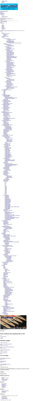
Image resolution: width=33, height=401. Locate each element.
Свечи (6, 302)
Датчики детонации (9, 83)
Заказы (3, 15)
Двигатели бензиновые (8, 256)
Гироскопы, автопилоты (7, 234)
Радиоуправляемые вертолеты (6, 100)
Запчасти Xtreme (6, 209)
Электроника (4, 233)
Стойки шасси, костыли (7, 295)
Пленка (5, 275)
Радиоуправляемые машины (6, 104)
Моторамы (5, 283)
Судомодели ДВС (6, 109)
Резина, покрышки (9, 141)
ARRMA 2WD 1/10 (7, 159)
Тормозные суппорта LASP (10, 88)
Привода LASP (9, 74)
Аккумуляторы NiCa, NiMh (7, 129)
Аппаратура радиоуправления (6, 226)
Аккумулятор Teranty (8, 126)
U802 (6, 186)
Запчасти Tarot (6, 174)
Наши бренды (4, 392)
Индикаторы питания (6, 235)
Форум (3, 2)
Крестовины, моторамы (8, 248)
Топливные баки (6, 296)
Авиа (4, 37)
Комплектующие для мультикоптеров (7, 112)
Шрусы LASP (10, 76)
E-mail (1, 371)
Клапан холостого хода (10, 85)
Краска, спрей (5, 273)
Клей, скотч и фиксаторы (7, 272)
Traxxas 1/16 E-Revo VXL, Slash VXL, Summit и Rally (12, 215)
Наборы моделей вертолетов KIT (8, 103)
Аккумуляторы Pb (6, 130)
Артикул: (1, 329)
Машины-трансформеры (7, 107)
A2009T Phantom (7, 149)
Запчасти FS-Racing (6, 167)
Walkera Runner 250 (7, 204)
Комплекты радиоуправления (8, 227)
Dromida (5, 90)
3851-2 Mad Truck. (7, 169)
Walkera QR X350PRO (8, 201)
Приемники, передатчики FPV (8, 224)
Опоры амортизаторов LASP (11, 62)
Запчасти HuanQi (6, 171)
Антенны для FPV (6, 221)
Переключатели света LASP (10, 48)
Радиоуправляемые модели (10, 42)
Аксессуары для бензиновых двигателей (10, 255)
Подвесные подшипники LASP (11, 73)
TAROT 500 (6, 178)
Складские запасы (7, 38)
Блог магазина (4, 386)
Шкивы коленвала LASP (10, 60)
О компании (3, 384)
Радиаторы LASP (9, 55)
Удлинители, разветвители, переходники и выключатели (11, 241)
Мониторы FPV (6, 223)
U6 (5, 184)
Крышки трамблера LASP (10, 53)
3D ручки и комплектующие (6, 33)
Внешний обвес (7, 137)
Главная (3, 25)
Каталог (3, 26)
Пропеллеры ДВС (7, 291)
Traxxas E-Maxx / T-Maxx (8, 216)
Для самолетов (9, 259)
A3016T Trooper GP (8, 157)
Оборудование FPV (4, 220)
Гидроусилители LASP (10, 51)
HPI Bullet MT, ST (7, 211)
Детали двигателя (7, 49)
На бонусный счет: (3, 336)
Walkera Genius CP (7, 198)
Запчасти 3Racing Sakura (7, 144)
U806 (6, 188)
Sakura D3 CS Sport (7, 145)
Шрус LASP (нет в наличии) (11, 80)
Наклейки (5, 284)
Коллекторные (6, 254)
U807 (6, 189)
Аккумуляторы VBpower (8, 128)
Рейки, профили (7, 270)
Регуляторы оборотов (6, 237)
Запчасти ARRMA (6, 158)
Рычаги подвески (9, 68)
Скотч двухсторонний (11, 79)
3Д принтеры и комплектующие (11, 39)
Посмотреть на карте (5, 398)
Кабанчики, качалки (6, 280)
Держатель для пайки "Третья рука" (5, 349)
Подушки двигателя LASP (10, 54)
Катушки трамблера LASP (10, 52)
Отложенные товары (5, 16)
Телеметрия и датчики (7, 231)
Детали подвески (7, 61)
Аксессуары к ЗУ (6, 134)
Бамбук (5, 267)
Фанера (5, 277)
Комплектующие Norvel (10, 260)
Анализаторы (5, 133)
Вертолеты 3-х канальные (7, 101)
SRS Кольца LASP (9, 47)
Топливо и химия (4, 312)
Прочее (6, 77)
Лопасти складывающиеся (8, 289)
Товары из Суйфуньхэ (8, 81)
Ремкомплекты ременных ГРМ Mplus (12, 56)
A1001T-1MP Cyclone (8, 147)
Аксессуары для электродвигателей (8, 246)
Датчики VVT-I (9, 82)
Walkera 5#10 (7, 196)
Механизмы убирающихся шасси (8, 282)
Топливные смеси (6, 314)
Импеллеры (6, 253)
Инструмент (11, 30)
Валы (6, 247)
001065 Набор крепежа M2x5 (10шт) (5, 358)
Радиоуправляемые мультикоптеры (7, 89)
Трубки (6, 271)
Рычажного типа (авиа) (8, 228)
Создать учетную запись (3, 21)
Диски (8, 138)
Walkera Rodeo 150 (7, 203)
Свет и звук (6, 143)
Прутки (6, 269)
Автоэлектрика (7, 46)
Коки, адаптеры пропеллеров (8, 281)
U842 (6, 193)
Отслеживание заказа (3, 18)
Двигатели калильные (8, 257)
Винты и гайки (6, 263)
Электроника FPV (6, 225)
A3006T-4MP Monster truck (8, 156)
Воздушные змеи (6, 121)
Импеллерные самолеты (7, 95)
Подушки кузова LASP (10, 63)
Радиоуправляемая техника (10, 41)
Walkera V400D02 (7, 208)
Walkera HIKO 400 (7, 199)
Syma (4, 91)
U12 (5, 183)
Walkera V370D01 (7, 207)
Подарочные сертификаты (10, 40)
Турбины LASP (9, 59)
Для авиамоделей (7, 251)
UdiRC (4, 93)
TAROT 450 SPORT (9, 177)
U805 (6, 187)
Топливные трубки (6, 297)
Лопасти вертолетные (8, 288)
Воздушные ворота (6, 222)
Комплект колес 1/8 (9, 140)
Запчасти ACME (6, 146)
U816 (6, 191)
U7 (5, 185)
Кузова (6, 142)
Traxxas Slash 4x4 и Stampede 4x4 (9, 218)
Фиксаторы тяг (6, 299)
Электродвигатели (6, 119)
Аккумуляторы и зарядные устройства (7, 124)
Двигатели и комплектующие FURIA (9, 307)
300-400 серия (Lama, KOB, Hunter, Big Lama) (11, 164)
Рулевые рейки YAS (9, 67)
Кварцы (5, 232)
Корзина (1, 12)
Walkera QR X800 (7, 202)
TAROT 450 (6, 175)
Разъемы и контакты (6, 236)
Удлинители (6, 244)
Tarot (4, 92)
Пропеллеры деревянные (8, 292)
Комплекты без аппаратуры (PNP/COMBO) (11, 97)
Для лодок (5, 279)
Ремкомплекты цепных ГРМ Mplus (11, 57)
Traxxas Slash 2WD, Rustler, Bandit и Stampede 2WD (12, 217)
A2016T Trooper (7, 153)
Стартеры (6, 303)
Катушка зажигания (9, 84)
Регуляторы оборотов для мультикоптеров (9, 118)
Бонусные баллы (4, 383)
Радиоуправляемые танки (5, 111)
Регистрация (4, 19)
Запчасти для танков (8, 170)
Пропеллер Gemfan (7, 116)
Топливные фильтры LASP (10, 71)
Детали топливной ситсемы (9, 69)
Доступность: (2, 330)
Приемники (5, 229)
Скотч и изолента (9, 78)
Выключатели (7, 242)
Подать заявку (4, 391)
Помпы (6, 301)
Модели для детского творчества (6, 120)
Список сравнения (4, 380)
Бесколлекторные (6, 250)
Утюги (6, 305)
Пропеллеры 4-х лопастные (9, 290)
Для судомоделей (7, 239)
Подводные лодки (6, 108)
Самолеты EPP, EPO (6, 96)
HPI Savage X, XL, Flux (8, 213)
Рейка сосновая (6, 276)
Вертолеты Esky (6, 102)
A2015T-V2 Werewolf (8, 152)
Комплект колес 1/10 (9, 139)
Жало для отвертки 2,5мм (3, 352)
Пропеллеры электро (8, 293)
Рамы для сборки (6, 117)
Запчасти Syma (6, 173)
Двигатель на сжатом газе (8, 261)
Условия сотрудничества (5, 390)
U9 (5, 194)
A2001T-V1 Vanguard (8, 148)
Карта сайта (3, 387)
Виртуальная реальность (5, 36)
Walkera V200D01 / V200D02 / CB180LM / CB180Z (12, 206)
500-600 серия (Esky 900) (8, 165)
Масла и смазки (6, 313)
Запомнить (2, 23)
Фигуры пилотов (6, 298)
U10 (5, 182)
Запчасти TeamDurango (7, 179)
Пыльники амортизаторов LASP (11, 65)
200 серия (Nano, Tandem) (8, 163)
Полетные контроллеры (7, 115)
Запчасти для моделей (5, 135)
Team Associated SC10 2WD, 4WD (9, 214)
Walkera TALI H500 (7, 205)
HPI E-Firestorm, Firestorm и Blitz (9, 212)
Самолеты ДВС (6, 99)
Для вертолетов (9, 258)
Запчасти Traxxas (6, 180)
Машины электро (6, 106)
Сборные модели (6, 123)
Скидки (3, 29)
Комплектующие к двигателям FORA (9, 308)
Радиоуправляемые (6, 122)
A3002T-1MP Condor (8, 155)
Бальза (4, 266)
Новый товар (5, 43)
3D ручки (5, 34)
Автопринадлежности (8, 44)
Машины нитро (6, 105)
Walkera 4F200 (7, 195)
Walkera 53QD (7, 197)
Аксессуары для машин (7, 136)
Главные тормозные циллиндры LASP (12, 86)
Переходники (7, 243)
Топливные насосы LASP (10, 70)
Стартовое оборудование (7, 300)
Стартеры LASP (9, 58)
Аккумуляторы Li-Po (6, 125)
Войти (1, 19)
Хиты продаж (4, 28)
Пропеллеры (5, 310)
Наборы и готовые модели (7, 309)
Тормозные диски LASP (10, 87)
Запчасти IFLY (6, 172)
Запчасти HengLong (6, 168)
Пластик (5, 35)
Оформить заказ (2, 13)
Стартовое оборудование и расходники (9, 311)
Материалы (3, 265)
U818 (6, 192)
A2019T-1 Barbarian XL (8, 154)
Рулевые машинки (6, 240)
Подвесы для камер (6, 114)
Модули (5, 230)
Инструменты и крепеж (6, 30)
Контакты (3, 1)
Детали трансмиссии (8, 72)
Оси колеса (5, 285)
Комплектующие (7, 166)
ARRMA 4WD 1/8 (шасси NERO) (9, 160)
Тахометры (6, 304)
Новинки (3, 27)
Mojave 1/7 (6, 161)
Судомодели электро (6, 110)
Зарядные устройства (6, 131)
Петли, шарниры (6, 286)
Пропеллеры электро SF (8, 294)
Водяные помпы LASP (10, 50)
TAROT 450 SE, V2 (9, 176)
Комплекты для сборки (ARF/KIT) (10, 98)
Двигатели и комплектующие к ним (7, 245)
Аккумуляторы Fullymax (8, 127)
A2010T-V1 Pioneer (7, 150)
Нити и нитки (5, 274)
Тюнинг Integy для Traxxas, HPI (8, 210)
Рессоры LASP (9, 66)
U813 (6, 190)
